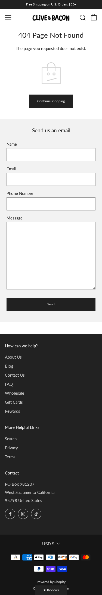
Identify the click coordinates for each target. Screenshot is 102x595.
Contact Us (15, 375)
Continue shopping (51, 101)
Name (12, 144)
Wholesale (14, 393)
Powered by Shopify (51, 582)
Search (11, 438)
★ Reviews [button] (51, 590)
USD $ (48, 543)
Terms (10, 456)
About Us (13, 356)
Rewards (12, 411)
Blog (9, 366)
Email (11, 168)
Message (15, 217)
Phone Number (20, 193)
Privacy (11, 447)
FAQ (9, 384)
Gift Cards (14, 402)
